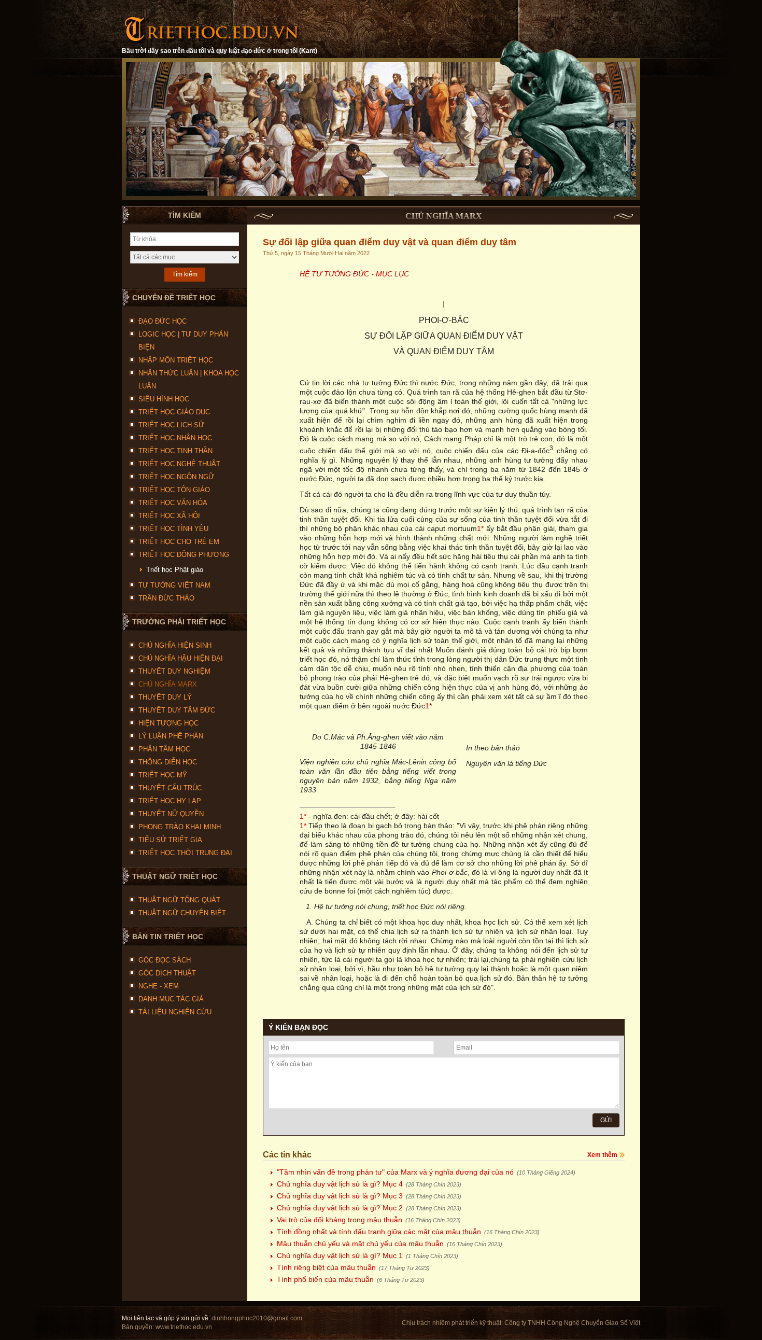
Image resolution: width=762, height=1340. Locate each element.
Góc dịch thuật (167, 973)
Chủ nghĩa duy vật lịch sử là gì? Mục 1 (367, 1255)
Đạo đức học (162, 321)
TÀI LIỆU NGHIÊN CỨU (174, 1012)
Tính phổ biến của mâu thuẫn (351, 1279)
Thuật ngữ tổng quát (179, 900)
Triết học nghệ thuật (179, 464)
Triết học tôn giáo (174, 490)
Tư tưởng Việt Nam (174, 585)
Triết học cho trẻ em (178, 542)
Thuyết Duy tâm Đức (176, 710)
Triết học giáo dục (174, 412)
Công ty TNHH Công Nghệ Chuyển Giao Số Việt (572, 1323)
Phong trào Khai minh (179, 827)
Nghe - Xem (158, 986)
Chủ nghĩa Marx (167, 684)
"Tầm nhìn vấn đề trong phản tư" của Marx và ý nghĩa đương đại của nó (426, 1172)
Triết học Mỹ (162, 775)
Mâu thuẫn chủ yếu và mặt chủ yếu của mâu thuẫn (389, 1243)
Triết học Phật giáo (174, 570)
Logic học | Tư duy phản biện (183, 340)
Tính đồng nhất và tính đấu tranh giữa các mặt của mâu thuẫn (408, 1231)
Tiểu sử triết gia (170, 840)
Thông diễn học (167, 762)
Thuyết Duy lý (165, 697)
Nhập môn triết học (175, 360)
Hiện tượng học (168, 723)
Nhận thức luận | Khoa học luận (188, 379)
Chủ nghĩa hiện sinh (174, 645)
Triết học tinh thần (175, 451)
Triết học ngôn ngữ (176, 477)
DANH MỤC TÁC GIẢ (171, 999)
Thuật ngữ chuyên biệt (182, 913)
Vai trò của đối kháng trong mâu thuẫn (369, 1220)
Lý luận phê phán (170, 736)
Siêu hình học (163, 399)
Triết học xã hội (169, 516)
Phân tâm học (164, 749)
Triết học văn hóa (172, 503)
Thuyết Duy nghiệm (174, 671)
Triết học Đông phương (183, 555)
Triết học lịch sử (171, 425)
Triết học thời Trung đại (185, 853)
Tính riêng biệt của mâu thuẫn (353, 1267)
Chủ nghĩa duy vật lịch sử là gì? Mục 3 (369, 1196)
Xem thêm (602, 1154)
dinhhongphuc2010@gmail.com (256, 1318)
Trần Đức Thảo (166, 598)
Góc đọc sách (164, 960)
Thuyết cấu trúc (170, 788)
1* (480, 528)
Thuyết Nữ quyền (171, 814)
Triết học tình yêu (173, 529)
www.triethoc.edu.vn (184, 1327)
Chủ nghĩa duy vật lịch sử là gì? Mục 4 (369, 1184)
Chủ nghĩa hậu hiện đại (180, 658)
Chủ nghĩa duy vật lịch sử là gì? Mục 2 (369, 1208)
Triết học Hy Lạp (169, 801)
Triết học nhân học (175, 438)
